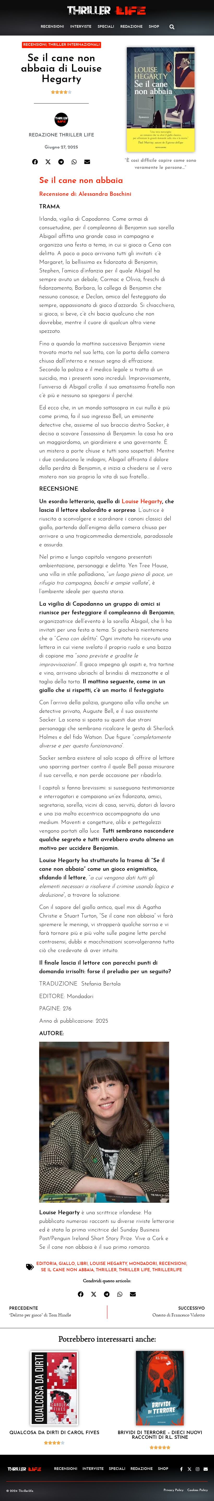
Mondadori (143, 1264)
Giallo (67, 1264)
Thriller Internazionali (74, 45)
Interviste (80, 27)
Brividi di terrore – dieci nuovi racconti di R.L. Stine (160, 1435)
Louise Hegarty (142, 502)
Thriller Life (134, 1270)
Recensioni (52, 27)
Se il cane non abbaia (81, 181)
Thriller (106, 1270)
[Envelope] (206, 1469)
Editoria (46, 1264)
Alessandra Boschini (105, 194)
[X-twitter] (189, 1469)
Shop (154, 27)
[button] (172, 27)
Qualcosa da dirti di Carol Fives (54, 1432)
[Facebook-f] (181, 1469)
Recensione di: (59, 194)
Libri (82, 1264)
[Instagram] (197, 1469)
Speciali (106, 27)
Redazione (131, 27)
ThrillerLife (167, 1270)
